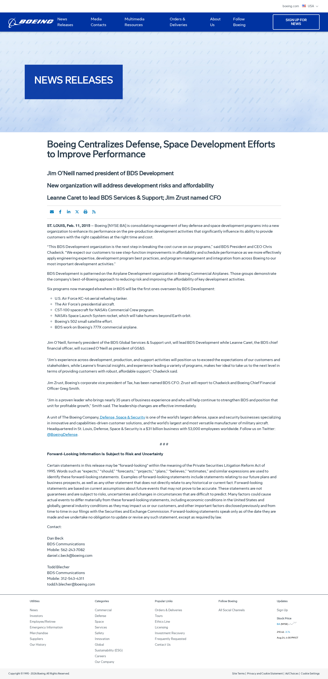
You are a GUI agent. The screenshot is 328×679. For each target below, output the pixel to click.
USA (311, 6)
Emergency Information (46, 627)
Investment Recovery (170, 633)
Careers (100, 656)
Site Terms (238, 673)
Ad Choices (291, 673)
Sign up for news (296, 22)
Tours (159, 616)
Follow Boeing (239, 22)
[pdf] (102, 211)
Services (101, 627)
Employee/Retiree (42, 621)
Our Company (104, 662)
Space (99, 621)
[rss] (93, 211)
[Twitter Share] (77, 211)
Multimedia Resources (132, 24)
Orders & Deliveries (176, 24)
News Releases (65, 22)
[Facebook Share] (60, 211)
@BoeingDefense (62, 434)
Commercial (103, 610)
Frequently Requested (170, 639)
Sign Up (282, 610)
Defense (100, 616)
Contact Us (162, 644)
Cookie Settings (310, 673)
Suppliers (36, 639)
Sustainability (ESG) (109, 650)
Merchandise (39, 633)
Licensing (161, 627)
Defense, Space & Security (122, 417)
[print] (85, 211)
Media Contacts (98, 22)
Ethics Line (162, 621)
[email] (51, 211)
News (34, 610)
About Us (213, 24)
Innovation (102, 639)
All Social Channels (232, 610)
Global (99, 644)
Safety (99, 633)
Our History (38, 644)
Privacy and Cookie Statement (265, 673)
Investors (36, 616)
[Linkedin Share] (68, 211)
